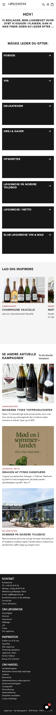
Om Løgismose (8, 631)
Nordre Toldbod (8, 656)
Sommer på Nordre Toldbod (23, 534)
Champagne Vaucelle (18, 309)
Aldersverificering (8, 693)
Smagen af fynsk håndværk (23, 472)
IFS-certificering (8, 690)
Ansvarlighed (7, 613)
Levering (5, 674)
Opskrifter (6, 644)
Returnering (6, 677)
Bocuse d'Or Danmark (10, 659)
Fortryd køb (6, 601)
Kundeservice (7, 583)
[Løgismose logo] (17, 4)
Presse (4, 628)
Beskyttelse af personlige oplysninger (16, 671)
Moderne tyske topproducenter (27, 410)
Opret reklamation (9, 604)
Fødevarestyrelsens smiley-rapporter (16, 681)
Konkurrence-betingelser (11, 684)
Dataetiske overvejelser (11, 696)
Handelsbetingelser (9, 668)
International (7, 619)
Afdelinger (6, 622)
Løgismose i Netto (9, 653)
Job (3, 625)
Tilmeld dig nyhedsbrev (11, 650)
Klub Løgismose (8, 647)
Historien (5, 616)
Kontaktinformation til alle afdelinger (16, 598)
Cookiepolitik (7, 687)
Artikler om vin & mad (10, 641)
